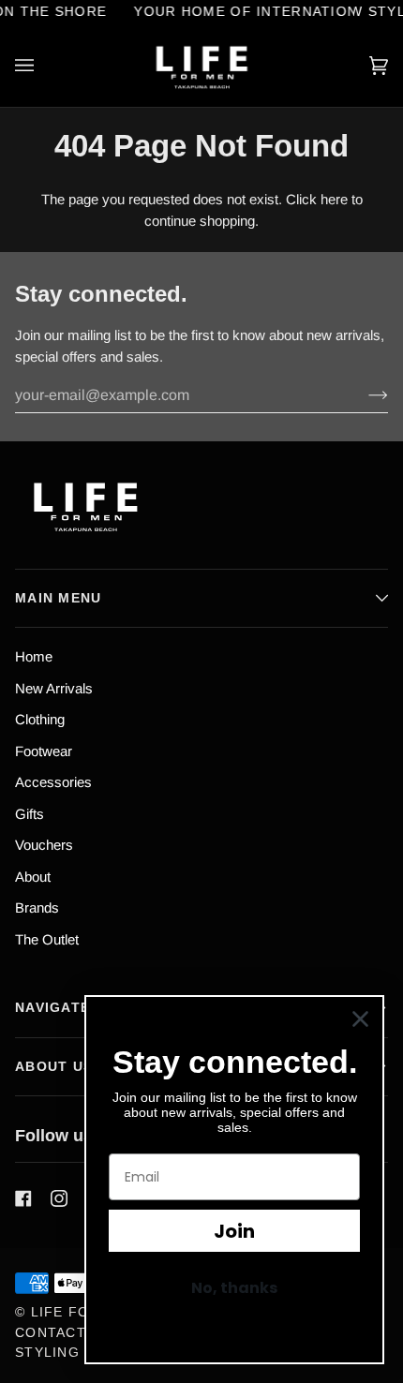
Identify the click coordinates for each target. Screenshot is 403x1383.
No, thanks (234, 1288)
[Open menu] (43, 65)
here (334, 199)
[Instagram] (59, 1198)
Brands (37, 907)
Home (33, 656)
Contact (50, 1332)
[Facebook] (23, 1198)
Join (234, 1231)
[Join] (363, 395)
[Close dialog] (360, 1019)
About (33, 877)
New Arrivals (54, 688)
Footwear (43, 751)
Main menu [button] (58, 597)
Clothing (40, 719)
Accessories (53, 782)
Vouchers (44, 845)
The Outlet (47, 939)
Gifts (29, 814)
